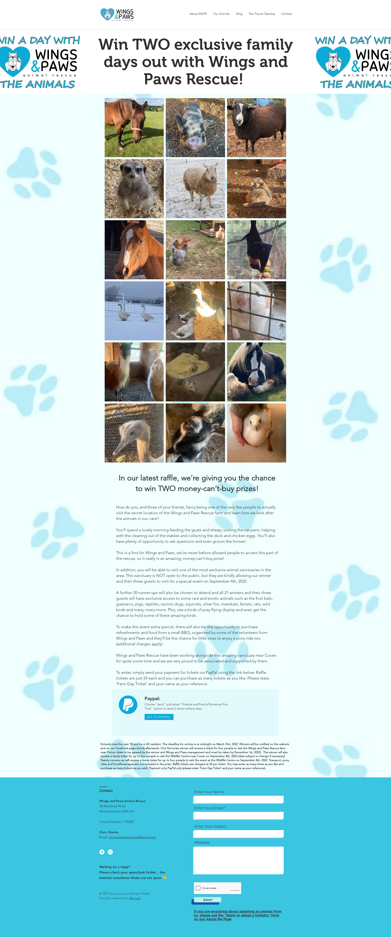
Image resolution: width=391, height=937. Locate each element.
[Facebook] (101, 852)
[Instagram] (110, 852)
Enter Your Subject (210, 826)
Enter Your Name (209, 792)
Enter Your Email (208, 808)
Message (201, 842)
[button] (221, 13)
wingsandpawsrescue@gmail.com (132, 837)
